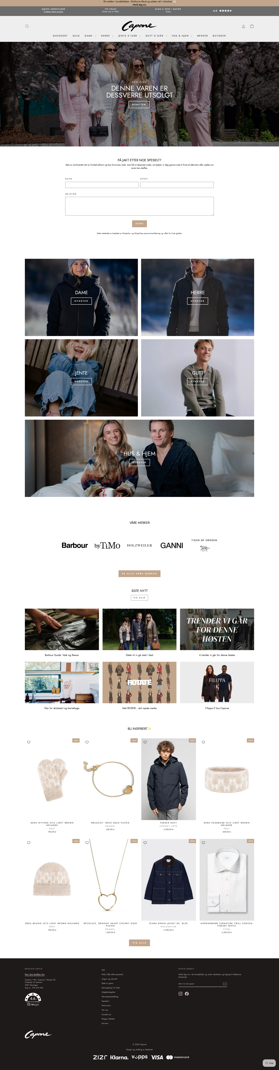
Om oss (105, 1010)
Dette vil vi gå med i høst (139, 655)
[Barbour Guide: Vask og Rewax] (62, 629)
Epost (144, 179)
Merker (202, 35)
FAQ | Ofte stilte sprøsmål (112, 974)
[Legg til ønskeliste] (29, 742)
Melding (71, 194)
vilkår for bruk (169, 233)
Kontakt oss (106, 1014)
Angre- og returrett (109, 978)
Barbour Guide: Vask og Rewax (62, 655)
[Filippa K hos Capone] (217, 682)
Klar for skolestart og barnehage (62, 708)
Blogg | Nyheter (108, 1018)
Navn (68, 179)
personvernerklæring (152, 233)
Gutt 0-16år (155, 35)
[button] (225, 11)
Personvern (106, 1005)
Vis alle (139, 597)
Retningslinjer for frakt (111, 987)
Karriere (105, 1023)
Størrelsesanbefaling (110, 996)
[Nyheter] (81, 297)
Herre (106, 35)
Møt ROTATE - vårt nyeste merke (139, 708)
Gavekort (60, 35)
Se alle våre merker (139, 573)
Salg (76, 35)
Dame (89, 35)
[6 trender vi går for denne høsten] (217, 629)
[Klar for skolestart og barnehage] (62, 682)
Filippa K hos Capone (217, 708)
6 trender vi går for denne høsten (217, 655)
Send (139, 223)
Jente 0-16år (128, 35)
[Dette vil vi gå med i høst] (140, 629)
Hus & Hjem (181, 35)
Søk (103, 969)
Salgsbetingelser (108, 992)
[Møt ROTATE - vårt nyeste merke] (140, 682)
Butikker (219, 35)
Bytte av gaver (107, 983)
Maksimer (149, 1049)
